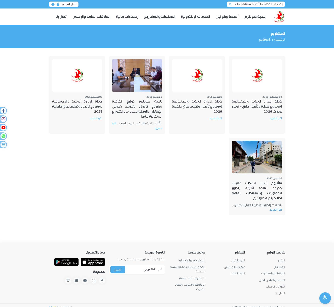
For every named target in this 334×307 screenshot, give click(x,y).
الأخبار (281, 261)
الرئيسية (279, 40)
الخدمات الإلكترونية (195, 16)
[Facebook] (3, 111)
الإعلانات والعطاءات (273, 274)
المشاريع (279, 267)
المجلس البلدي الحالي (272, 280)
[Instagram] (3, 119)
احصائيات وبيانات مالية (191, 261)
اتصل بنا (61, 16)
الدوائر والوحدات (275, 287)
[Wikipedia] (3, 145)
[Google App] (66, 262)
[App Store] (93, 262)
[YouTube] (3, 128)
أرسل (118, 269)
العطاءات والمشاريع (159, 16)
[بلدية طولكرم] (279, 16)
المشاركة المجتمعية (192, 278)
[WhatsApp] (3, 136)
